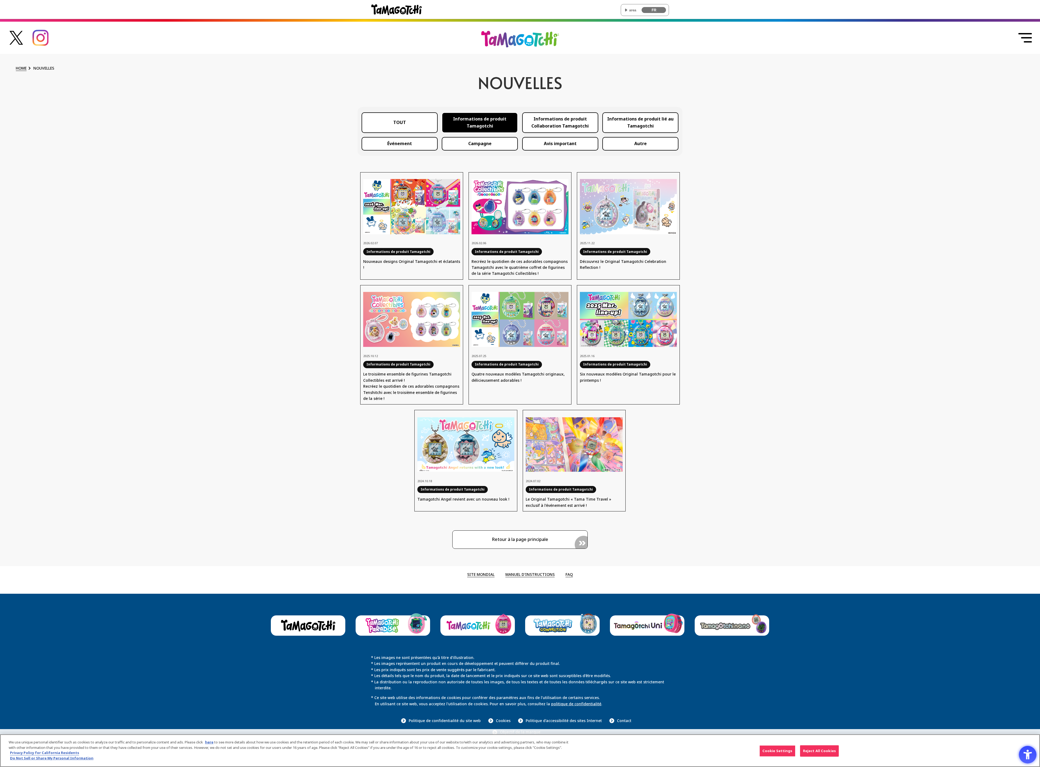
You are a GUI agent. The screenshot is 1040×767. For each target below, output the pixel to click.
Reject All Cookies (819, 750)
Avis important (560, 143)
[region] (520, 750)
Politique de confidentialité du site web (445, 720)
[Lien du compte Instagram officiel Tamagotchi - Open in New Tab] (40, 42)
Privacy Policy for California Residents (44, 752)
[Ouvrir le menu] (1025, 38)
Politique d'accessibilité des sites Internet (564, 720)
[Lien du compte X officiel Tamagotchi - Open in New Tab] (16, 41)
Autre (640, 143)
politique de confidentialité (576, 703)
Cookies (503, 720)
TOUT (399, 122)
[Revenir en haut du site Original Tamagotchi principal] (520, 44)
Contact (624, 720)
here (209, 742)
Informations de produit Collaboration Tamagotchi (560, 122)
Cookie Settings (777, 750)
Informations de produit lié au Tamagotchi (640, 122)
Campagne (480, 143)
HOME (21, 68)
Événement (399, 143)
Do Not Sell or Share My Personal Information (51, 757)
